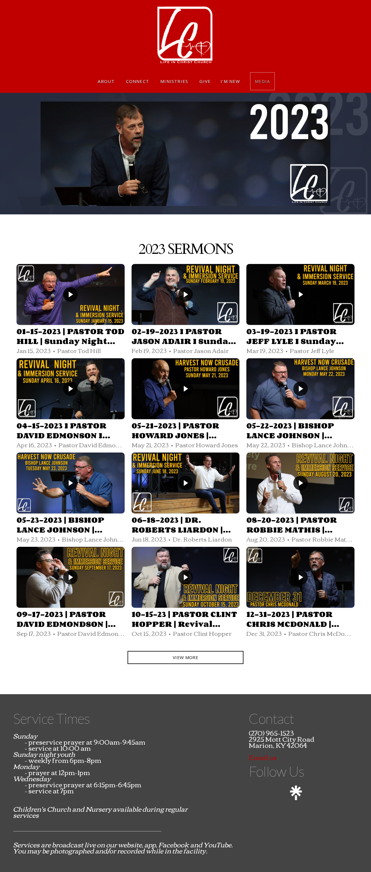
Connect (138, 81)
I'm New (230, 81)
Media (262, 81)
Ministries (175, 81)
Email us (263, 757)
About (107, 81)
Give (205, 81)
